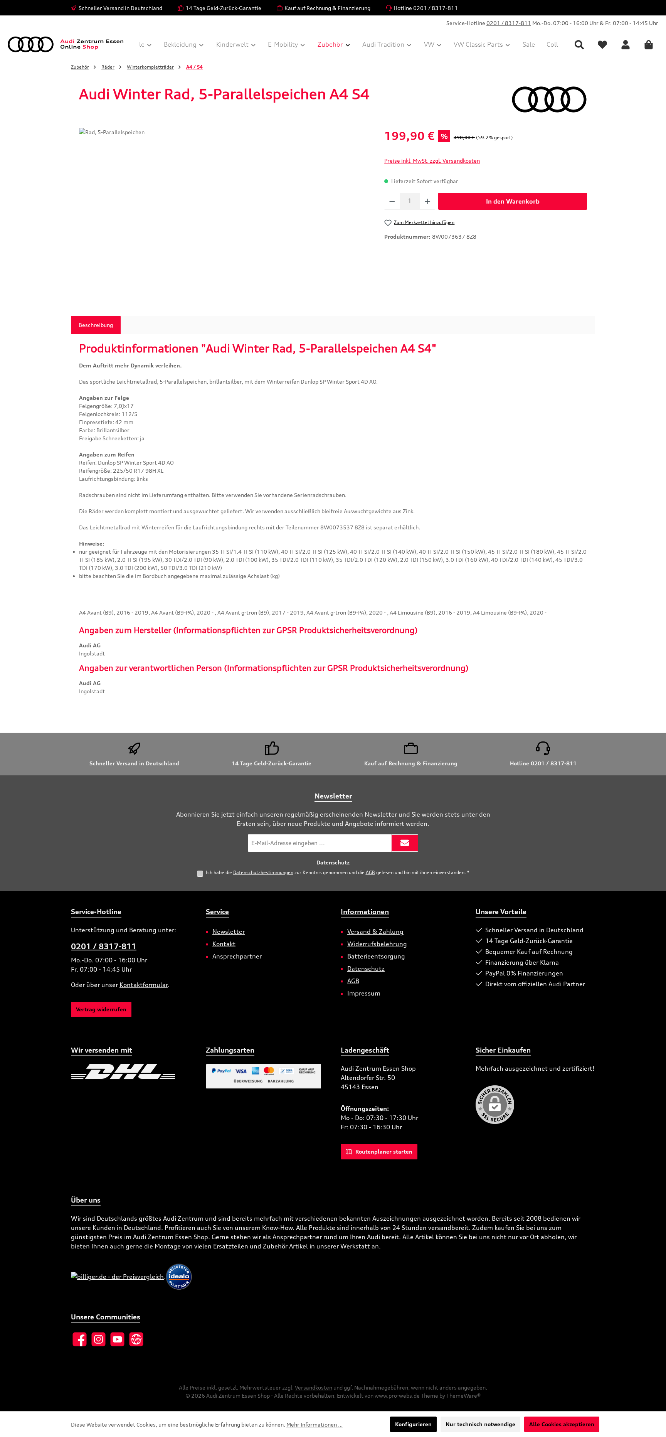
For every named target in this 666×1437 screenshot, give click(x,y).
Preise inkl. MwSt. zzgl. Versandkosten (432, 160)
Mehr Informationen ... (314, 1424)
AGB (370, 872)
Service (217, 911)
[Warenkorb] (648, 44)
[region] (224, 211)
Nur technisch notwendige (480, 1424)
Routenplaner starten (383, 1151)
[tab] (96, 325)
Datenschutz (366, 968)
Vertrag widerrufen (101, 1009)
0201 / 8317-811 (508, 23)
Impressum (363, 993)
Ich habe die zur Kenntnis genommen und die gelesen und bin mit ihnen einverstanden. (337, 872)
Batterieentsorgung (376, 956)
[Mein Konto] (625, 44)
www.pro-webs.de (397, 1395)
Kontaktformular (143, 985)
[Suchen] (579, 44)
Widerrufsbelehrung (377, 944)
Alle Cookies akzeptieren (561, 1424)
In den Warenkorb (513, 201)
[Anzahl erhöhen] (428, 201)
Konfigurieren (413, 1424)
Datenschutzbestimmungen (263, 872)
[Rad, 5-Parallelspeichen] (223, 211)
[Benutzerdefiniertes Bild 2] (179, 1071)
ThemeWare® (463, 1395)
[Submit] (404, 843)
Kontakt (223, 944)
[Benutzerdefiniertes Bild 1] (123, 1071)
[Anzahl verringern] (392, 201)
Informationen (365, 911)
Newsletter (228, 931)
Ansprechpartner (237, 956)
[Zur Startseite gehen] (65, 44)
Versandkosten (313, 1387)
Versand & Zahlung (375, 931)
